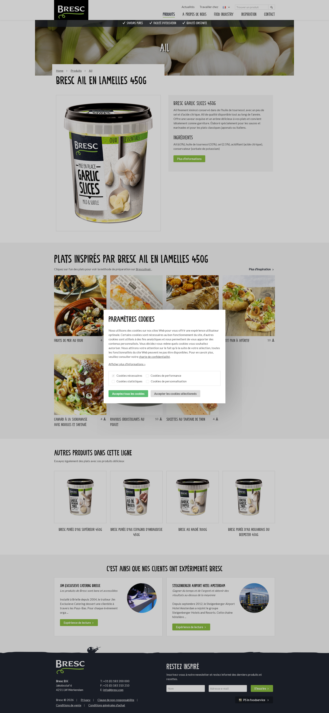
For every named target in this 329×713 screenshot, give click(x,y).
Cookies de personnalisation (168, 381)
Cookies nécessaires (129, 375)
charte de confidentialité (154, 356)
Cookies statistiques (129, 381)
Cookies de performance (165, 375)
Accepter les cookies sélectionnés (175, 393)
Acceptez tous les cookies (128, 393)
